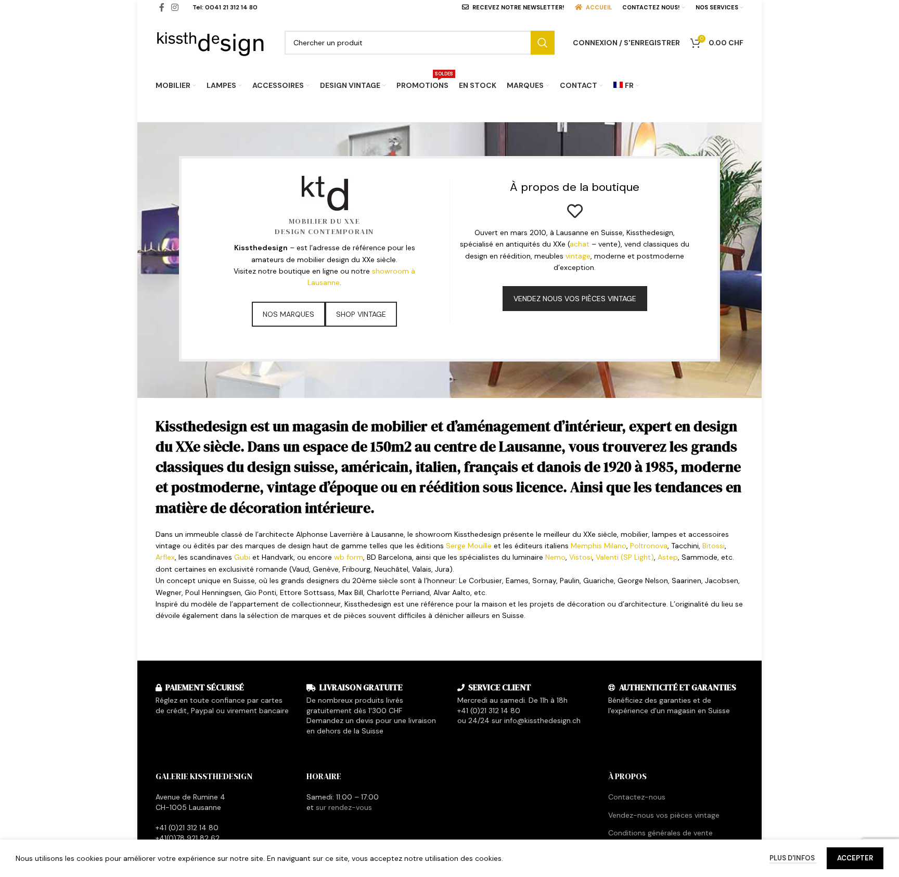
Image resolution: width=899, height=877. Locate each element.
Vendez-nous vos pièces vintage (664, 815)
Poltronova (648, 545)
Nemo (555, 557)
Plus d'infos (792, 858)
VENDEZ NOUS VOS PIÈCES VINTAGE (574, 298)
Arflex (165, 557)
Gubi (242, 557)
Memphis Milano (598, 545)
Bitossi (713, 545)
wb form (348, 557)
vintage (578, 256)
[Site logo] (211, 41)
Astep (668, 557)
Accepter (855, 858)
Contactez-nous (636, 797)
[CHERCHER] (543, 43)
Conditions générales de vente (660, 832)
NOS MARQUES (288, 314)
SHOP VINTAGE (361, 314)
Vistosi (580, 557)
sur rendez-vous (344, 807)
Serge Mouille (469, 545)
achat (579, 244)
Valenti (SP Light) (625, 557)
